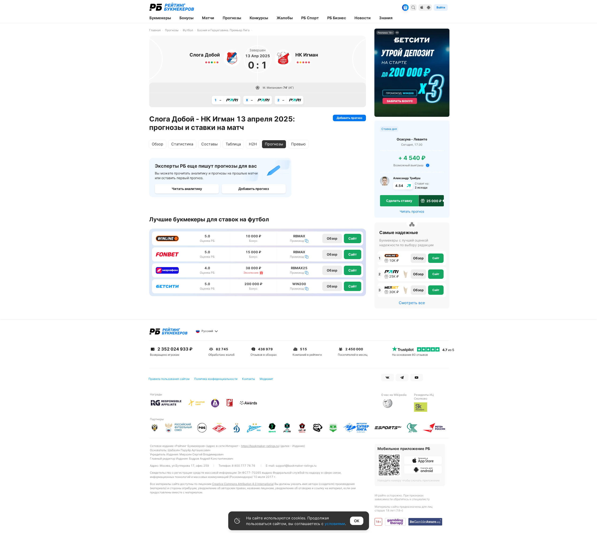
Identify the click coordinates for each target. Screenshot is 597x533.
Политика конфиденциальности (215, 379)
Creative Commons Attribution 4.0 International (243, 484)
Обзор (157, 144)
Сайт (352, 238)
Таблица (233, 144)
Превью (298, 144)
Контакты (248, 379)
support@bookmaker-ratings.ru (296, 465)
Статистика (182, 144)
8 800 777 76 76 (243, 465)
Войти (441, 7)
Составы (209, 144)
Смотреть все (412, 302)
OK (356, 520)
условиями (335, 523)
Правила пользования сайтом (169, 379)
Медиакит (266, 379)
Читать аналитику (187, 189)
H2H (253, 144)
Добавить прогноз (349, 118)
